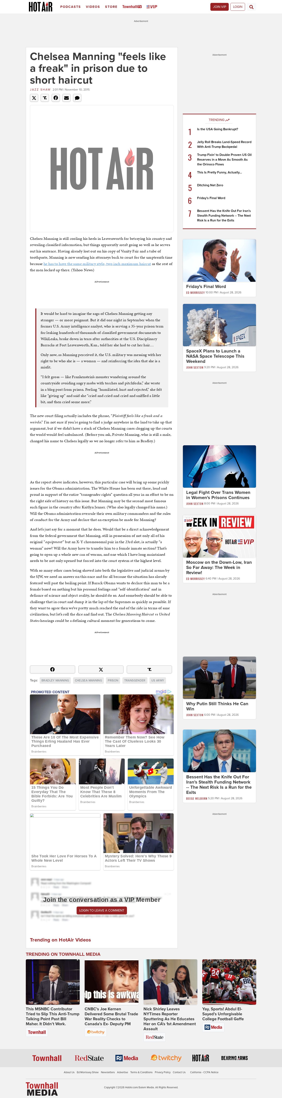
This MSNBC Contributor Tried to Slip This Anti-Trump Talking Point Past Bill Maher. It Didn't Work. (52, 1016)
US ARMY (157, 680)
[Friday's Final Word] (219, 260)
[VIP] (152, 6)
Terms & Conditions (141, 1072)
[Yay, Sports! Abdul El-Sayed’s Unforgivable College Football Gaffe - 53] (229, 982)
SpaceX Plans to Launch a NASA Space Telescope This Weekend (215, 356)
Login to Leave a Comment (101, 910)
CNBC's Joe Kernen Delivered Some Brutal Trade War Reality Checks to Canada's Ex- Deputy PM (111, 1016)
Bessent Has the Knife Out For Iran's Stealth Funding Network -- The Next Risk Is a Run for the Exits (224, 215)
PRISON (113, 680)
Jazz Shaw (40, 89)
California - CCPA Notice (204, 1072)
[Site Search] (251, 7)
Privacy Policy (163, 1072)
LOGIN (237, 7)
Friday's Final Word (211, 198)
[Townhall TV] (133, 6)
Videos (93, 7)
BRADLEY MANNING (55, 680)
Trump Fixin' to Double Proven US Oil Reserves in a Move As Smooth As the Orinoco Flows (224, 159)
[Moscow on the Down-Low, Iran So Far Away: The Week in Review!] (219, 536)
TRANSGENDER (135, 680)
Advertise (122, 1072)
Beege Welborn (196, 798)
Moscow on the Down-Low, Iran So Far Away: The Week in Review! (219, 567)
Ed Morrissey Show (88, 1072)
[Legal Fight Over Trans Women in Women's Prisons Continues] (219, 466)
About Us (69, 1072)
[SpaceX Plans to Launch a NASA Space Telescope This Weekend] (219, 325)
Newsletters (108, 1072)
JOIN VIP (219, 7)
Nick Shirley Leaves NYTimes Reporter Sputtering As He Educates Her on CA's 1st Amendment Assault (169, 1019)
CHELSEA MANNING (88, 680)
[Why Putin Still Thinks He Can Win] (219, 677)
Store (111, 7)
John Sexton (194, 367)
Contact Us (179, 1072)
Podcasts (70, 7)
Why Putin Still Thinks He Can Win (217, 706)
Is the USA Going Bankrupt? (217, 129)
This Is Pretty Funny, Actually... (219, 172)
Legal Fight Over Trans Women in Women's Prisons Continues (218, 495)
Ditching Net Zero (210, 185)
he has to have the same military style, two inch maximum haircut (97, 263)
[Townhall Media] (42, 1089)
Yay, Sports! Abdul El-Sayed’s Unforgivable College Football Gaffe (223, 1014)
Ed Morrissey (195, 292)
